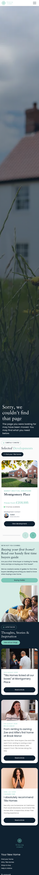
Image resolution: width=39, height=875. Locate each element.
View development (19, 524)
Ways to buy (6, 865)
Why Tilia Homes (7, 862)
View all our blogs (10, 642)
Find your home (7, 859)
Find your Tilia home (13, 454)
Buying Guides (19, 580)
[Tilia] (7, 3)
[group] (20, 473)
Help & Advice (6, 868)
